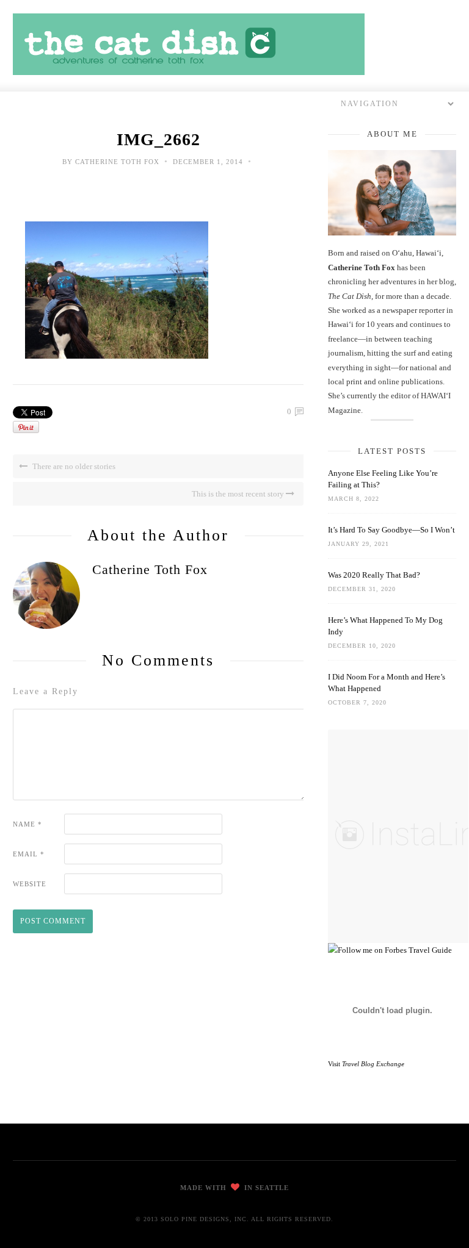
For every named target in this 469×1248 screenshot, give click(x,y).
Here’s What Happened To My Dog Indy (385, 625)
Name (27, 824)
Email (29, 854)
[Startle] (390, 950)
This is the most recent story (239, 493)
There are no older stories (73, 466)
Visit (366, 1063)
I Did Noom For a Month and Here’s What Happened (386, 682)
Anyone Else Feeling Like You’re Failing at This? (383, 478)
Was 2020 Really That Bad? (374, 574)
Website (29, 884)
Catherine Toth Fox (117, 161)
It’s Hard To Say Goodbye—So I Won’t (391, 529)
